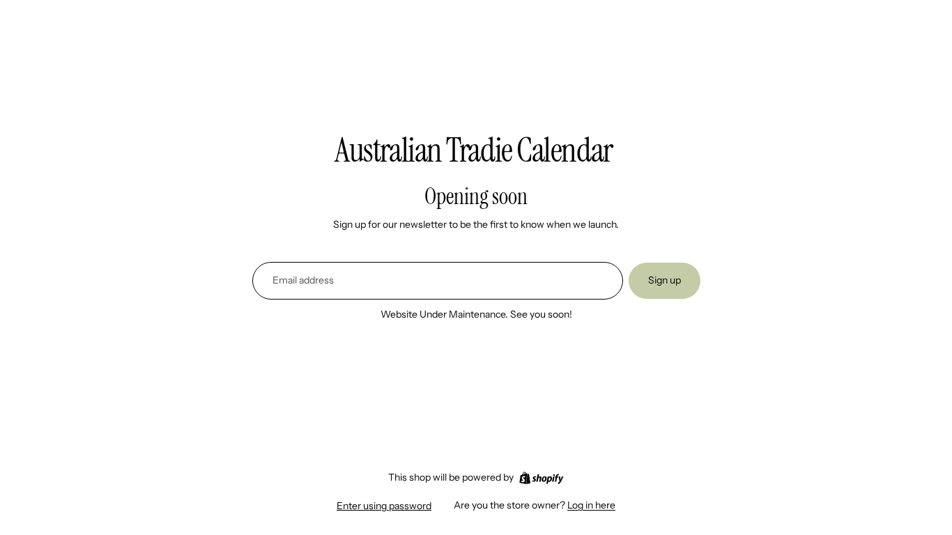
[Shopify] (541, 478)
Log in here (591, 505)
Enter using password (384, 505)
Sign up (664, 280)
